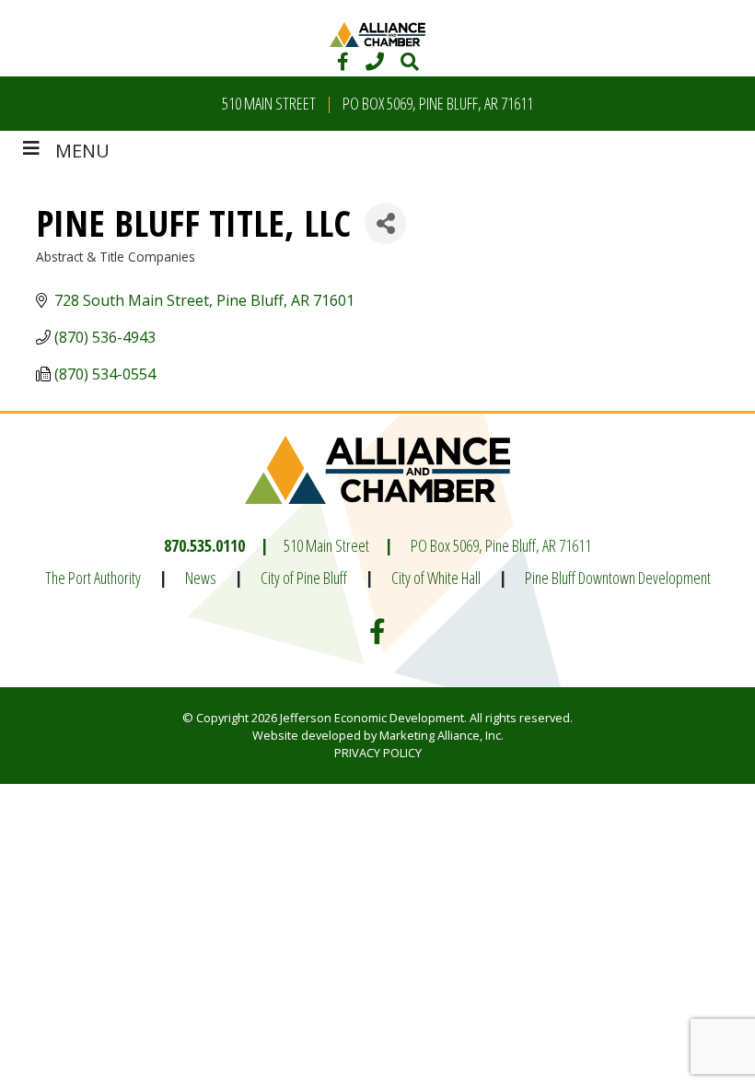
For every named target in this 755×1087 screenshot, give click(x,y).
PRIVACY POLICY (378, 752)
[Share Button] (385, 223)
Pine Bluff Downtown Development (618, 578)
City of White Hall (436, 578)
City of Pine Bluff (304, 578)
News (200, 578)
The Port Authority (93, 578)
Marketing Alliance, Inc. (441, 735)
